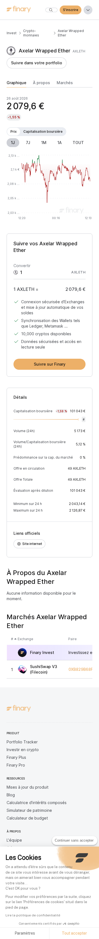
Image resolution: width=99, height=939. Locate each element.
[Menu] (88, 10)
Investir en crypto (23, 749)
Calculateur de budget (27, 818)
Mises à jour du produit (27, 787)
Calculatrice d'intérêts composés (37, 802)
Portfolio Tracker (22, 742)
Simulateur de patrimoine (29, 810)
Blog (11, 794)
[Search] (51, 10)
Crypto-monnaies (31, 33)
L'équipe (14, 840)
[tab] (16, 84)
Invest (11, 33)
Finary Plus (16, 757)
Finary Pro (16, 765)
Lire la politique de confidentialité (33, 915)
